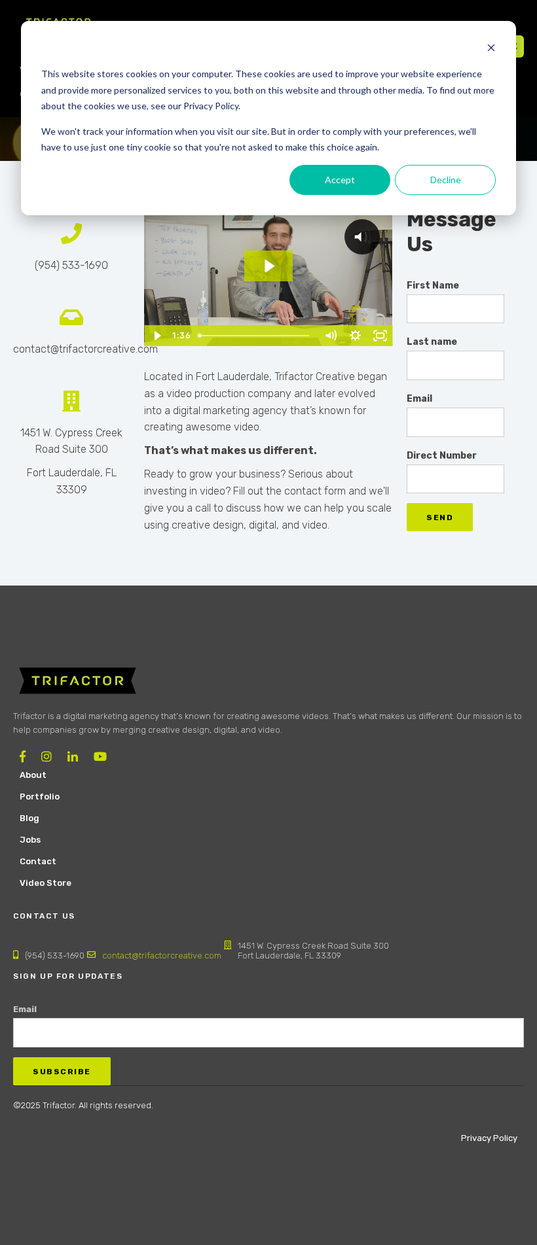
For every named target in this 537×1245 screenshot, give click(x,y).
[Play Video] (156, 335)
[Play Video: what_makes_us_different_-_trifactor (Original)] (268, 266)
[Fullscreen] (380, 335)
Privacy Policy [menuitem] (489, 1138)
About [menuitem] (33, 775)
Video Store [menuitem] (45, 883)
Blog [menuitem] (29, 818)
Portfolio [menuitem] (40, 796)
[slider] (256, 335)
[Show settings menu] (355, 335)
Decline (445, 179)
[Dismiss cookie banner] (491, 49)
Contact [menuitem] (38, 861)
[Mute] (330, 335)
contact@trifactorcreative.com (161, 955)
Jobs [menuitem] (30, 840)
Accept (340, 179)
